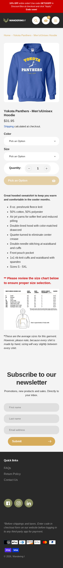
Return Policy (12, 473)
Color (7, 133)
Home (7, 35)
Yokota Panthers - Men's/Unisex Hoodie (35, 35)
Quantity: (15, 167)
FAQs (7, 468)
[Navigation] (55, 20)
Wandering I (19, 556)
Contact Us (11, 479)
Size (6, 149)
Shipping (9, 126)
